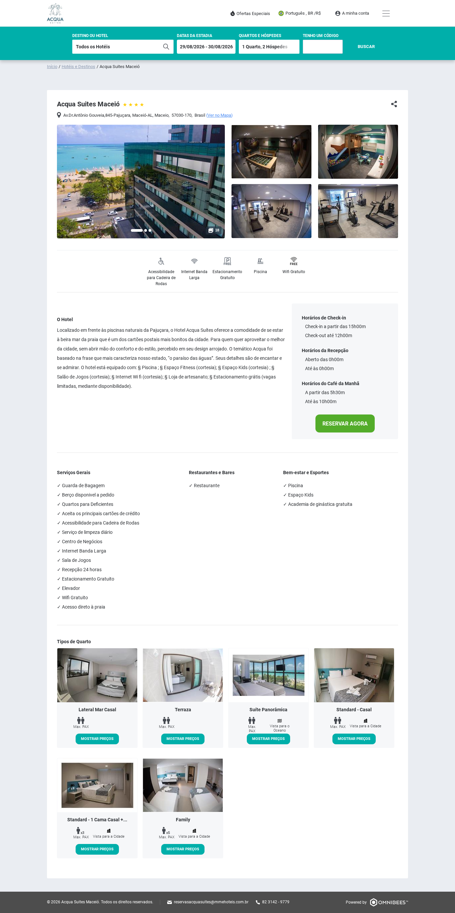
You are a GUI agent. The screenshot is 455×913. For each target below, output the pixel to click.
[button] (137, 230)
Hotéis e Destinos (78, 66)
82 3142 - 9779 (275, 902)
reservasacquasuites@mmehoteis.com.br (211, 902)
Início (52, 66)
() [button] (219, 115)
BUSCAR (366, 46)
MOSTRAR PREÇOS (97, 739)
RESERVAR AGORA (345, 423)
